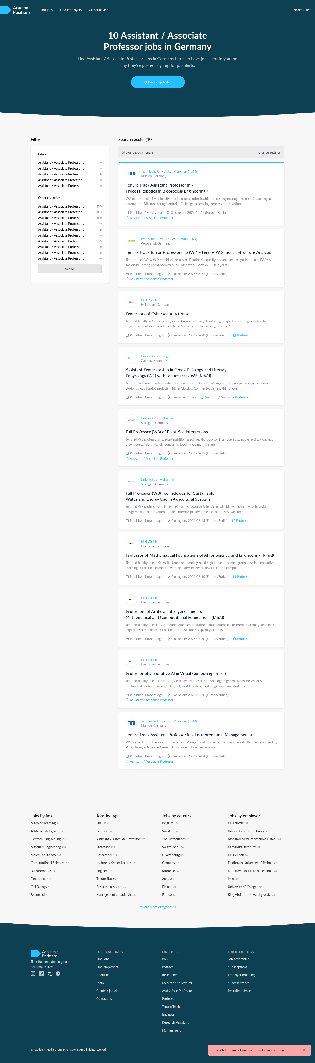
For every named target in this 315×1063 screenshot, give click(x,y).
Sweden (170, 831)
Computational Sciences (50, 862)
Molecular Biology (46, 854)
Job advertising (238, 958)
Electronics (41, 878)
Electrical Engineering (48, 839)
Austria (169, 878)
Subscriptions (237, 967)
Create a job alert (160, 82)
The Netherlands (176, 839)
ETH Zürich (149, 300)
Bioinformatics (43, 870)
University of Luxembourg (248, 831)
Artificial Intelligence (47, 831)
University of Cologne (156, 356)
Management (171, 1030)
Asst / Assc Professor (177, 990)
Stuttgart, (148, 422)
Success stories (238, 982)
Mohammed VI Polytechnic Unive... (254, 839)
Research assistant (111, 886)
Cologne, (147, 360)
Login (100, 982)
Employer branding (241, 974)
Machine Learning (46, 823)
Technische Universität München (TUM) (169, 171)
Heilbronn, (149, 304)
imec (233, 878)
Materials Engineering (48, 847)
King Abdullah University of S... (251, 894)
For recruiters (301, 9)
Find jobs (46, 9)
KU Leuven (238, 823)
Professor (243, 335)
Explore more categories (155, 907)
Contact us (104, 998)
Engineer (104, 870)
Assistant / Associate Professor (151, 217)
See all (69, 269)
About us (102, 974)
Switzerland (173, 847)
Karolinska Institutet (244, 847)
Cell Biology (41, 886)
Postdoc (104, 831)
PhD (102, 823)
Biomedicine (42, 894)
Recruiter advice (239, 990)
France (168, 894)
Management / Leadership (116, 894)
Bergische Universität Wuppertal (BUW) (169, 238)
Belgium (170, 823)
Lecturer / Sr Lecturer (177, 982)
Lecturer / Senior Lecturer (116, 862)
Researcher (106, 854)
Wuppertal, (149, 243)
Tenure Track (107, 878)
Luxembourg (173, 854)
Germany (159, 176)
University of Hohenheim (158, 418)
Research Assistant (175, 1022)
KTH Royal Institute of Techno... (252, 870)
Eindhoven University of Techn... (252, 862)
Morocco (170, 870)
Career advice (98, 9)
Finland (169, 886)
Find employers (71, 9)
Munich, (147, 176)
